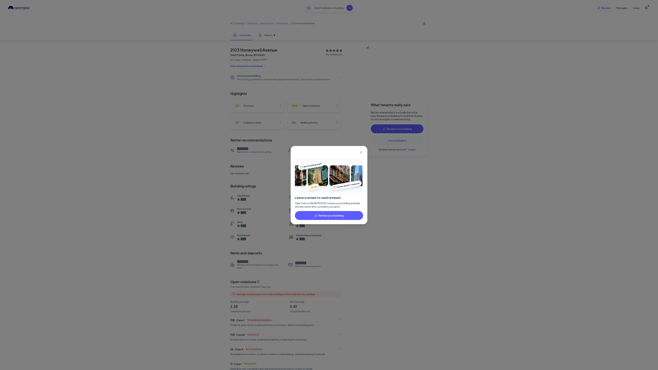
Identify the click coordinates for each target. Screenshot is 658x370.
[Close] (361, 152)
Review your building (331, 215)
